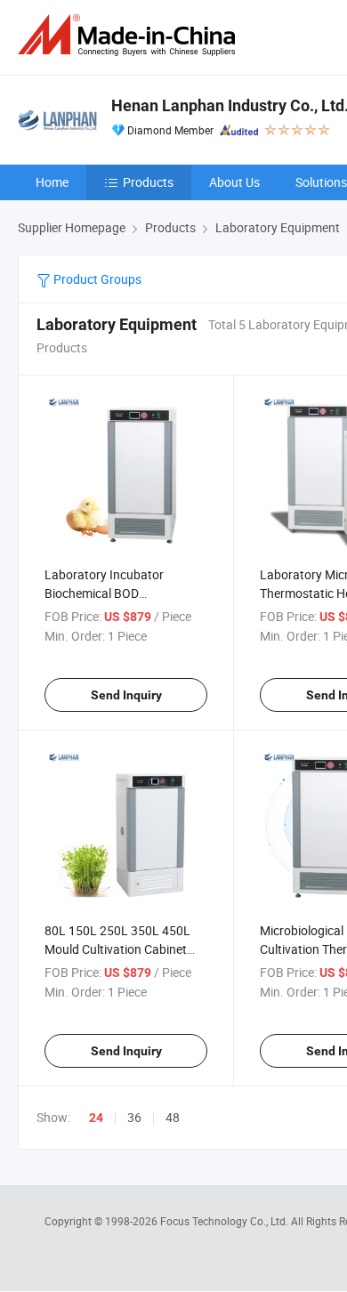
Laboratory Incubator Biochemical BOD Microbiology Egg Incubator (120, 593)
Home (52, 182)
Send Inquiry (126, 695)
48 (172, 1117)
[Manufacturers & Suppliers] (130, 35)
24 (96, 1117)
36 (134, 1117)
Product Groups (96, 279)
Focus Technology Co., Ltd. (225, 1221)
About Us (234, 182)
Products (148, 182)
